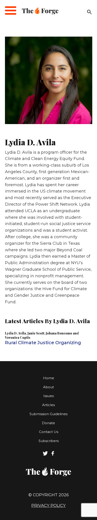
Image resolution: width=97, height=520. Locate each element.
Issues (48, 396)
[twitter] (45, 454)
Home (48, 378)
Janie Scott (36, 333)
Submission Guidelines (48, 414)
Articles (48, 405)
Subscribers (49, 441)
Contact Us (48, 432)
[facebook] (52, 454)
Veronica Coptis (17, 337)
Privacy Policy (48, 505)
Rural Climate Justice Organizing (43, 342)
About (48, 387)
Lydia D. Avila (15, 333)
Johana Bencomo (59, 333)
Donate (48, 423)
